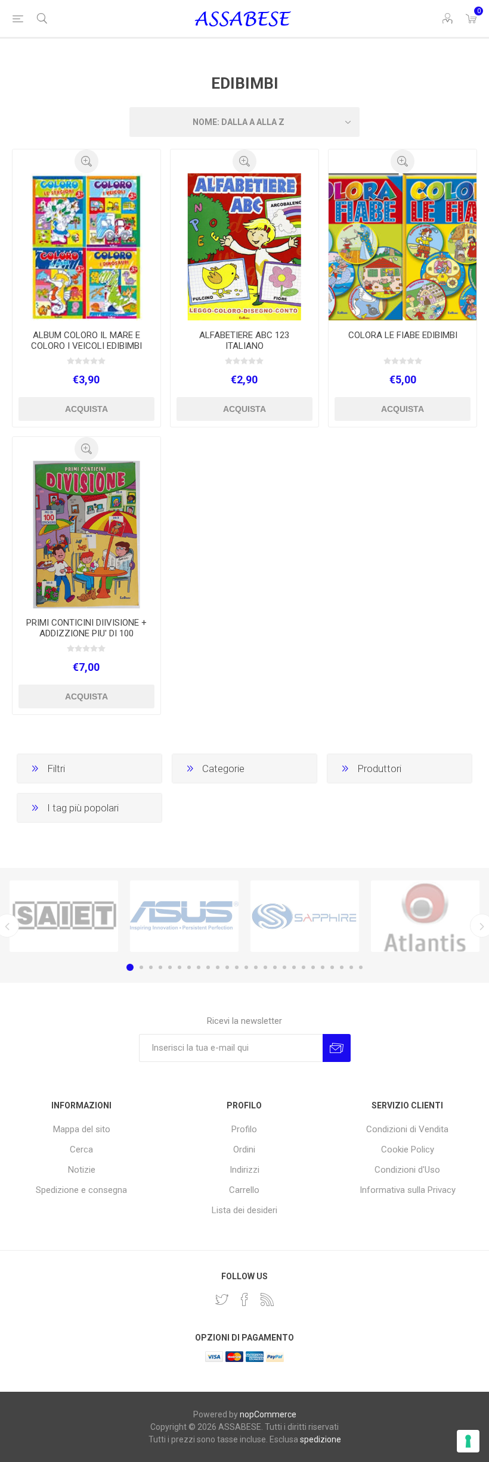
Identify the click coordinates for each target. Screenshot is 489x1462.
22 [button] (332, 967)
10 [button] (217, 967)
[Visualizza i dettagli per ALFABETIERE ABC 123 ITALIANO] (244, 247)
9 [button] (208, 967)
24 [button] (351, 967)
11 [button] (227, 967)
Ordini (244, 1149)
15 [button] (265, 967)
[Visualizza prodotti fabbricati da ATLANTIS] (425, 916)
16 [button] (275, 967)
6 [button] (179, 967)
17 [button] (284, 967)
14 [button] (256, 967)
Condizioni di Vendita (407, 1129)
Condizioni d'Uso (407, 1169)
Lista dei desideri (244, 1210)
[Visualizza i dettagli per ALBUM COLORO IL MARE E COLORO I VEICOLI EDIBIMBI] (86, 247)
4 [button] (160, 967)
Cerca (81, 1149)
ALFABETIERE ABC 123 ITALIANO (244, 340)
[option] (64, 916)
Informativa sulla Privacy (408, 1190)
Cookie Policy (407, 1149)
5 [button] (170, 967)
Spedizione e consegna (81, 1190)
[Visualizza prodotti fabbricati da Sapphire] (304, 916)
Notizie (81, 1169)
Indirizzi (244, 1169)
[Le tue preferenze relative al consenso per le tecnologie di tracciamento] (468, 1441)
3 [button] (151, 967)
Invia (337, 1048)
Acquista (86, 409)
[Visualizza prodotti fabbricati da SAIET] (64, 916)
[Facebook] (244, 1299)
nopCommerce (268, 1414)
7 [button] (189, 967)
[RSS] (267, 1299)
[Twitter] (221, 1299)
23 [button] (341, 967)
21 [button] (322, 967)
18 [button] (294, 967)
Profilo (244, 1129)
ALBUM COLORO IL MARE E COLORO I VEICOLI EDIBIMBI (86, 340)
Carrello (244, 1190)
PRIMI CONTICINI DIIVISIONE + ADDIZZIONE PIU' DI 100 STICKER (86, 633)
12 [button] (237, 967)
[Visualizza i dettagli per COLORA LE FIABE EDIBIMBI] (402, 247)
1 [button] (130, 967)
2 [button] (141, 967)
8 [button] (198, 967)
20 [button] (313, 967)
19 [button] (303, 967)
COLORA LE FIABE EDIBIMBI (402, 335)
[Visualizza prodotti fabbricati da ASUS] (184, 916)
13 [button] (246, 967)
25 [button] (361, 967)
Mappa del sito (81, 1129)
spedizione (320, 1439)
